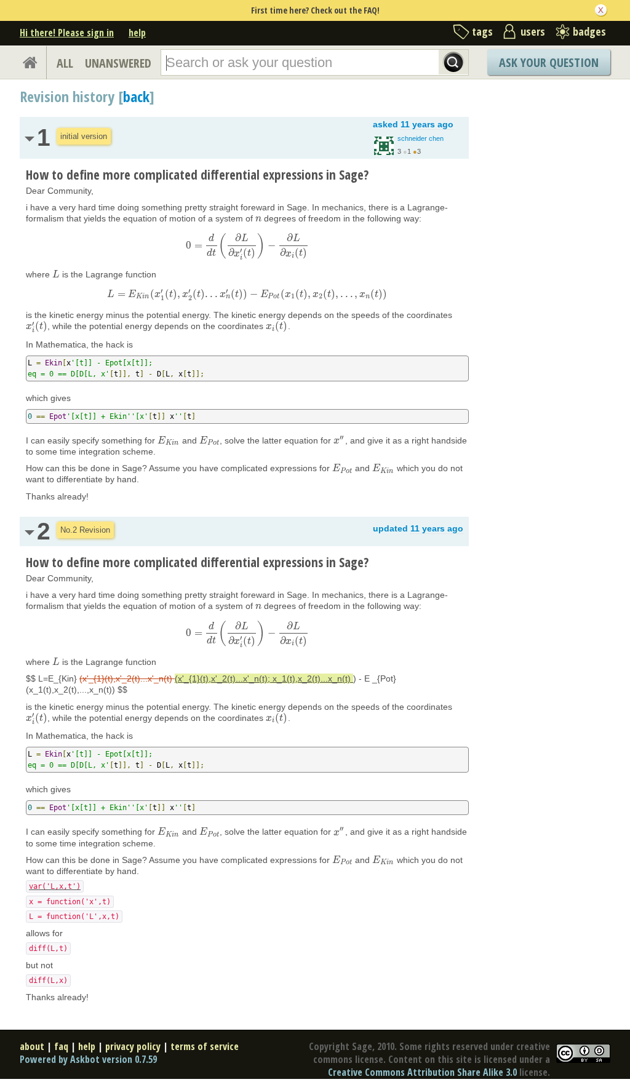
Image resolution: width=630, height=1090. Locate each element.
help (137, 32)
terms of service (204, 1046)
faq (61, 1046)
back (136, 96)
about (32, 1046)
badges (589, 31)
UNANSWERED (118, 63)
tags (482, 31)
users (532, 31)
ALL (65, 63)
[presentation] (258, 218)
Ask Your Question (549, 62)
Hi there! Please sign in (67, 32)
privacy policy (133, 1046)
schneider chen (420, 138)
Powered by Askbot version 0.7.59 (88, 1059)
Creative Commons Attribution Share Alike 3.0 (422, 1072)
